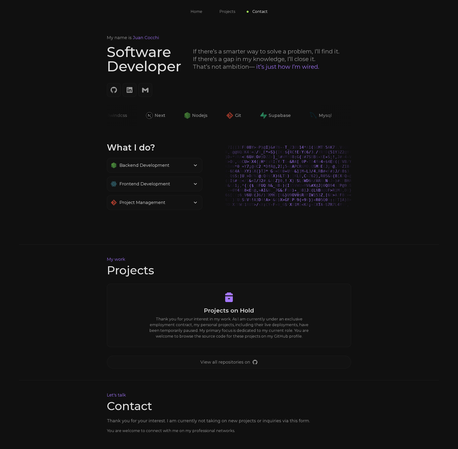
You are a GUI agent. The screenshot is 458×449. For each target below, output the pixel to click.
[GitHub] (114, 90)
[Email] (145, 90)
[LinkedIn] (129, 90)
